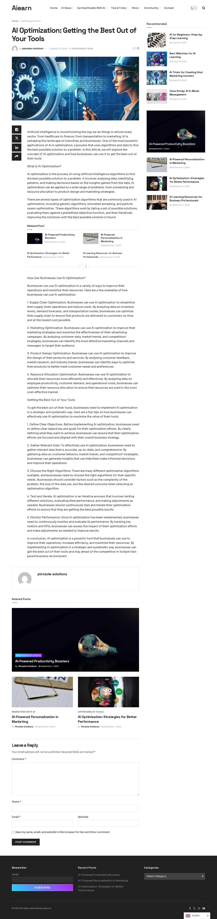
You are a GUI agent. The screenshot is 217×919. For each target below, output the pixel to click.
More (135, 8)
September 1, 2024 (55, 242)
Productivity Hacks (28, 655)
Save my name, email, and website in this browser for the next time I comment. (62, 832)
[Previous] (80, 266)
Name (17, 801)
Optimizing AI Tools (31, 21)
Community (151, 8)
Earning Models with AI (91, 8)
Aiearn (22, 8)
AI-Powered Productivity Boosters (42, 661)
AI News (66, 8)
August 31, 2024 (179, 99)
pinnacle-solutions (32, 48)
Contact (169, 8)
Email (16, 816)
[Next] (86, 266)
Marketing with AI (23, 712)
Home (53, 8)
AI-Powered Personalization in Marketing (112, 238)
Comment (19, 759)
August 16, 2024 (179, 61)
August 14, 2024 (179, 42)
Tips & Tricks (118, 8)
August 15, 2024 (58, 48)
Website (83, 816)
